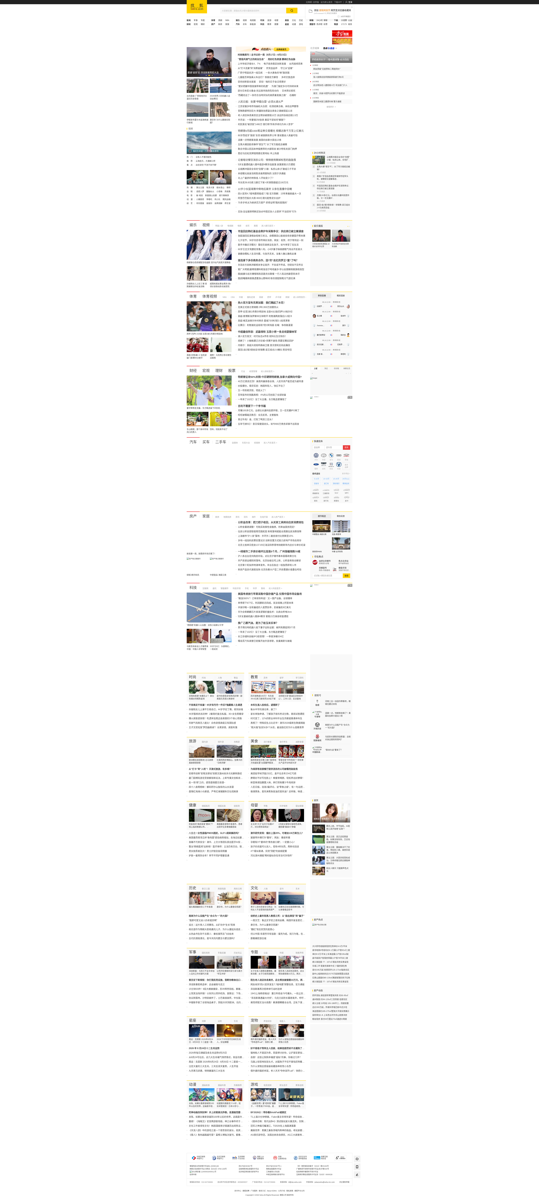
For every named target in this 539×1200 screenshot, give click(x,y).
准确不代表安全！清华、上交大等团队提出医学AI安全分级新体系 (221, 842)
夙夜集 (227, 191)
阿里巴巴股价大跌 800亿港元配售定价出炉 (259, 198)
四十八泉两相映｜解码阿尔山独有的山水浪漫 (211, 787)
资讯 (237, 517)
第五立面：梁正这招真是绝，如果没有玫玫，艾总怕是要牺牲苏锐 (338, 839)
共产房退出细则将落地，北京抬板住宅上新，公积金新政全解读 (269, 560)
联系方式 (262, 1191)
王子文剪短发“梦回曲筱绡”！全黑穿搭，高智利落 (213, 727)
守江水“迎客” (286, 68)
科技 (193, 588)
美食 (254, 741)
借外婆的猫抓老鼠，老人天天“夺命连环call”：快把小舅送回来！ (282, 1071)
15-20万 (336, 479)
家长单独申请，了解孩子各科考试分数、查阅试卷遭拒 (277, 714)
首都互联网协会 (324, 1158)
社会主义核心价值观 (342, 33)
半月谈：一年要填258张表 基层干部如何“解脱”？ (262, 120)
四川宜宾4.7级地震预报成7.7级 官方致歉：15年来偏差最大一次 (269, 193)
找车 (347, 447)
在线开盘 (263, 517)
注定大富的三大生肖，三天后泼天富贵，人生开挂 (213, 1066)
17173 (344, 24)
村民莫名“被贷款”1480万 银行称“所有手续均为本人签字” (266, 124)
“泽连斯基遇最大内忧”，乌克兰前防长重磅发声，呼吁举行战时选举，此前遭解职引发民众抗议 (297, 998)
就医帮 (237, 806)
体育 (193, 296)
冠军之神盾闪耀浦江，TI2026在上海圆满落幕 (273, 1126)
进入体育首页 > (299, 297)
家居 (227, 24)
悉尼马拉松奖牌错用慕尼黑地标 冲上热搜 (258, 153)
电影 (239, 226)
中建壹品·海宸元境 (319, 534)
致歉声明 (299, 953)
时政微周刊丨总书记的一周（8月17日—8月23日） (263, 55)
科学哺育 (283, 806)
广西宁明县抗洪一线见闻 (250, 73)
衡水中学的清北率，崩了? (264, 709)
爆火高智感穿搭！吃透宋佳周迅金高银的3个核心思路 (215, 718)
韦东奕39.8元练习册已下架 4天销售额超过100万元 (263, 182)
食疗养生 (283, 742)
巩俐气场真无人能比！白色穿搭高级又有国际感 (212, 723)
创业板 (336, 369)
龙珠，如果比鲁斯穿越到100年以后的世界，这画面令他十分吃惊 (221, 1117)
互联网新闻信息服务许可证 (249, 1169)
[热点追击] (330, 48)
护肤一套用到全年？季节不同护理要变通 (209, 855)
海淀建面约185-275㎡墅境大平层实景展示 (330, 1011)
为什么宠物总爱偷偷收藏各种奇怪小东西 (271, 1066)
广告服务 (254, 1191)
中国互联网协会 (282, 1158)
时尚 (192, 677)
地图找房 (227, 517)
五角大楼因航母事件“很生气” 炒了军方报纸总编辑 (262, 144)
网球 (287, 297)
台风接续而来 (296, 64)
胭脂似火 (210, 191)
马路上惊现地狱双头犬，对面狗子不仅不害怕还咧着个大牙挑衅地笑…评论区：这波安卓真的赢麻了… (301, 1062)
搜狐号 (317, 695)
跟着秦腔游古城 (258, 938)
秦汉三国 (206, 889)
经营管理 (253, 371)
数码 (263, 588)
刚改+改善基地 (324, 570)
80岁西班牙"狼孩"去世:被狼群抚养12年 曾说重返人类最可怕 (267, 135)
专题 (203, 20)
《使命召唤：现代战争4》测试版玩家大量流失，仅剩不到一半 (281, 1121)
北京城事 (314, 48)
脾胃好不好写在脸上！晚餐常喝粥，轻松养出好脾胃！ (277, 778)
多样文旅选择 (288, 77)
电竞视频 (267, 1085)
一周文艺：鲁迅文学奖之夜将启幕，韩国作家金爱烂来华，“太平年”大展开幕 (288, 920)
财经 (193, 371)
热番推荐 (238, 1085)
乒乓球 (278, 297)
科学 (254, 588)
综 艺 (190, 203)
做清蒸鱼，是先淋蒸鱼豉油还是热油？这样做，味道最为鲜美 (281, 791)
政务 (350, 24)
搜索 (347, 576)
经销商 (256, 443)
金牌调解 (218, 203)
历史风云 (238, 953)
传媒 (282, 953)
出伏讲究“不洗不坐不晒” (206, 165)
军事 (196, 20)
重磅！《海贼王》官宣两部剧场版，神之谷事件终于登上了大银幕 (221, 1121)
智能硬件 (224, 588)
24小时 (320, 20)
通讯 (214, 588)
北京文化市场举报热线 (302, 1158)
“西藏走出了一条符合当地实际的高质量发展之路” (262, 95)
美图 (255, 226)
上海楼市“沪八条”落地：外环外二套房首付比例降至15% (265, 536)
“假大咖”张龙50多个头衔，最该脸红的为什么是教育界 (277, 727)
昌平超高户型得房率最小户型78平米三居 (330, 958)
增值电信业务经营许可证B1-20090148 (204, 1166)
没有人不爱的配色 (203, 157)
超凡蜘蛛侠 (224, 195)
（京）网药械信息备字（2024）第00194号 (312, 1166)
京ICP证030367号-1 (273, 1166)
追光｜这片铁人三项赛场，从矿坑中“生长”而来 (212, 925)
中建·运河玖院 (337, 552)
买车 (245, 24)
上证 (315, 369)
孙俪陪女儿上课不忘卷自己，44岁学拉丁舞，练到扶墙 (216, 709)
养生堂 (227, 203)
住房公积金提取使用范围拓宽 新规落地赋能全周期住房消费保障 (269, 531)
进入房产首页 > (278, 517)
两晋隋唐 (222, 889)
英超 (220, 20)
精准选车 (346, 484)
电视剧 (253, 20)
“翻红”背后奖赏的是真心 (262, 929)
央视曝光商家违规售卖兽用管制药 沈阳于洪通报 (262, 173)
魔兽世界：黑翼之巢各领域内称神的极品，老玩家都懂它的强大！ (283, 1130)
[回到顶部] (357, 1182)
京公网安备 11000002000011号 (204, 1172)
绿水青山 (220, 187)
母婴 (276, 20)
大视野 (344, 20)
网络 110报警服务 (260, 1158)
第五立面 (200, 187)
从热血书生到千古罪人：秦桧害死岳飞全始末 (211, 934)
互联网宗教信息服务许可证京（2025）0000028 (314, 1175)
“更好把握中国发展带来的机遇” (253, 86)
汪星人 (299, 1021)
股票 (232, 371)
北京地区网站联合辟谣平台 (249, 1172)
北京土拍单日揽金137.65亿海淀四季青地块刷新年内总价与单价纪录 (271, 545)
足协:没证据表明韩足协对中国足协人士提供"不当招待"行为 (267, 211)
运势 (220, 1021)
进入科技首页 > (275, 588)
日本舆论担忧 (288, 91)
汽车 (193, 442)
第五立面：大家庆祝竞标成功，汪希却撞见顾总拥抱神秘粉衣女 (338, 860)
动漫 (294, 24)
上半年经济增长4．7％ (249, 64)
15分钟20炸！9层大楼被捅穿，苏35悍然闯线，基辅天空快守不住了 (222, 989)
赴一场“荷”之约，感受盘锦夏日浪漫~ (207, 782)
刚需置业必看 (324, 563)
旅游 (269, 20)
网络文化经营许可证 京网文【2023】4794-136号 (208, 1169)
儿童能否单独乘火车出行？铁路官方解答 (258, 77)
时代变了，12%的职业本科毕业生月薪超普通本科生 (276, 718)
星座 (192, 1020)
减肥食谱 (299, 742)
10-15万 (326, 479)
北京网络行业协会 (241, 1158)
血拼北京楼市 (325, 561)
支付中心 (237, 1191)
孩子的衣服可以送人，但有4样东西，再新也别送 (275, 846)
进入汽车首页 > (270, 443)
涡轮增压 (336, 484)
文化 (294, 20)
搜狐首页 (197, 6)
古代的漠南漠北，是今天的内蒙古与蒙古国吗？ (212, 938)
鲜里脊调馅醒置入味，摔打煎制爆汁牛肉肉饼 (273, 782)
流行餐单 (267, 742)
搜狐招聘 (246, 1191)
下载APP (338, 2)
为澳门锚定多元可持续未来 (284, 86)
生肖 (236, 1021)
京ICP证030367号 (245, 1166)
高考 (266, 678)
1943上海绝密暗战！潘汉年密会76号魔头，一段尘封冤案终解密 (282, 993)
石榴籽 (292, 95)
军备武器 (222, 953)
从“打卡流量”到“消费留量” (250, 68)
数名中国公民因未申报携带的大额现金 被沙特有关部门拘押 (267, 149)
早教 (266, 806)
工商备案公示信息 (273, 1172)
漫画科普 (222, 1085)
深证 (326, 369)
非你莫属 (200, 203)
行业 (243, 371)
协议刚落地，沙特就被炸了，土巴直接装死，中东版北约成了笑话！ (222, 998)
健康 (276, 24)
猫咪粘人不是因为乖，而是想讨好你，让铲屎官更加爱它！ (280, 1053)
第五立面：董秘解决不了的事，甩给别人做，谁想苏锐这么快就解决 (338, 850)
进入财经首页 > (267, 371)
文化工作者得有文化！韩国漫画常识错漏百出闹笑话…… (217, 1126)
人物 (220, 678)
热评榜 (319, 24)
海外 (253, 517)
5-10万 (316, 479)
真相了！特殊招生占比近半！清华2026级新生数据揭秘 (278, 723)
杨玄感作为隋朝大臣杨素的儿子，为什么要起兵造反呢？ (217, 929)
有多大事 (210, 187)
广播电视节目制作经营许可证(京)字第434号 (312, 1169)
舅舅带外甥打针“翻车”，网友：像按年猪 (270, 837)
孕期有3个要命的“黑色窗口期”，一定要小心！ (273, 842)
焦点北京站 (343, 561)
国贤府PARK (317, 552)
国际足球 (250, 297)
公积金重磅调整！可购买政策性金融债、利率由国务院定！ (267, 527)
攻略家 (237, 742)
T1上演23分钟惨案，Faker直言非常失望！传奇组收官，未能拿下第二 (285, 1117)
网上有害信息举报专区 (342, 41)
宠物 (254, 1020)
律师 (228, 187)
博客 (325, 20)
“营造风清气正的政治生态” (251, 59)
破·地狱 (199, 195)
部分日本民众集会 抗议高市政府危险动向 (258, 91)
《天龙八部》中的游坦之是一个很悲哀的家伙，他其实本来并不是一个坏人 (226, 1130)
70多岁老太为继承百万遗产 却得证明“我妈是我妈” (262, 202)
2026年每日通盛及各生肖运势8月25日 (208, 1053)
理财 (203, 24)
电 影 (190, 195)
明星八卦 (219, 226)
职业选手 (283, 1085)
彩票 (325, 24)
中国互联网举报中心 (201, 1158)
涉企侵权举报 (344, 1182)
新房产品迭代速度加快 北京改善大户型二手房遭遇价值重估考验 (269, 569)
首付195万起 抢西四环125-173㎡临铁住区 (330, 970)
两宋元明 (238, 889)
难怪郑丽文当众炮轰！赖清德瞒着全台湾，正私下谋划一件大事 (282, 1002)
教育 (269, 24)
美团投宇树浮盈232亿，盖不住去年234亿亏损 (273, 773)
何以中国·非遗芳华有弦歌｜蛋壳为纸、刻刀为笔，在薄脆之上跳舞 (283, 934)
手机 (246, 588)
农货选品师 (271, 68)
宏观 (196, 24)
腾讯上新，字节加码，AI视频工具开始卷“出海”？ (338, 827)
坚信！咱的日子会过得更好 (272, 82)
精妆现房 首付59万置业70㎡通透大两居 (329, 1019)
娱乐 (193, 225)
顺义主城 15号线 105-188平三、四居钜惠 (330, 1003)
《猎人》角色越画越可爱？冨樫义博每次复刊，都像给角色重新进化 (222, 1135)
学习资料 (299, 678)
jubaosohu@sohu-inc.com (325, 1182)
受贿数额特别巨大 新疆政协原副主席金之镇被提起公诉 (265, 111)
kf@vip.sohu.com (295, 1182)
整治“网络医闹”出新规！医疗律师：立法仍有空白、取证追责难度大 (222, 846)
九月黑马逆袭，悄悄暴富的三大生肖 (207, 1071)
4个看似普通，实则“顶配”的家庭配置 (269, 851)
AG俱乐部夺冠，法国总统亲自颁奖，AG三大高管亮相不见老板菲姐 (284, 1135)
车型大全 (245, 443)
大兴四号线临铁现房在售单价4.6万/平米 (329, 946)
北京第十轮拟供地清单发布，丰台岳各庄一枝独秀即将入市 (267, 565)
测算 (204, 1021)
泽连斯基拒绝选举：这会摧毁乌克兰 (207, 984)
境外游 (221, 742)
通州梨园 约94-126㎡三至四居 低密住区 (329, 999)
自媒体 (235, 443)
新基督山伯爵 (211, 195)
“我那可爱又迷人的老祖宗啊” (203, 920)
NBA (227, 20)
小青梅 (219, 191)
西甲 (269, 297)
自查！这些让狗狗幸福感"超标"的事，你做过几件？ (276, 1057)
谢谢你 (209, 203)
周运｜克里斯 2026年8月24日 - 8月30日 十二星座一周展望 (218, 1062)
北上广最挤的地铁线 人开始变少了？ (256, 178)
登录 (350, 2)
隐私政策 (289, 1191)
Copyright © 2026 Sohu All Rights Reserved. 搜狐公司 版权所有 (269, 1195)
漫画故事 (206, 1085)
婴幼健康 (299, 806)
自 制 (190, 191)
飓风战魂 (226, 199)
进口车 (326, 484)
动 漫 (190, 199)
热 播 (190, 187)
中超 (240, 297)
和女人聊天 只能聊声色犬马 (337, 869)
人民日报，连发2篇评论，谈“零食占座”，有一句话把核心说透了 (282, 787)
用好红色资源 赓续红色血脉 (281, 59)
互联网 (205, 588)
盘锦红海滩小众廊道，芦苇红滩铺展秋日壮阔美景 (213, 791)
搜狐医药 (206, 806)
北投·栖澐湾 (336, 534)
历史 (301, 20)
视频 (245, 20)
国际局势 (206, 953)
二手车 (220, 442)
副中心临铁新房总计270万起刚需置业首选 (330, 974)
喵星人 (283, 1021)
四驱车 (316, 484)
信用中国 (193, 1175)
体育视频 (209, 296)
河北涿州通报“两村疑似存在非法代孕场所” (271, 855)
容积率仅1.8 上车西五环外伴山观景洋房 (329, 1015)
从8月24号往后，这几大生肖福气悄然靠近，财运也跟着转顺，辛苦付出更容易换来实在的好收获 (237, 1057)
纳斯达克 (346, 369)
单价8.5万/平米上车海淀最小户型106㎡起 (330, 954)
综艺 (247, 226)
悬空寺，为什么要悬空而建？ (265, 925)
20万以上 (346, 479)
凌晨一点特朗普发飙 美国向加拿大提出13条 (259, 140)
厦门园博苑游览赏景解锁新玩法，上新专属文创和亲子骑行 (218, 778)
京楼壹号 (323, 568)
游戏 (301, 24)
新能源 (253, 24)
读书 (282, 889)
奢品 (236, 678)
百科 (245, 517)
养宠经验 (267, 1021)
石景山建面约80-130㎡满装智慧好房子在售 (331, 978)
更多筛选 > (346, 474)
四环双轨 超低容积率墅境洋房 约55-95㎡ (330, 995)
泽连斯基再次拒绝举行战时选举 (266, 989)
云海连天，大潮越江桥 (205, 161)
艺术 (298, 889)
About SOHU (272, 1191)
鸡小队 (217, 199)
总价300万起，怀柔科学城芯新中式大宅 (329, 1007)
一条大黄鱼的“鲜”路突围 (277, 73)
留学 (282, 678)
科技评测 (236, 588)
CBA (232, 297)
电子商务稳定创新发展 (275, 64)
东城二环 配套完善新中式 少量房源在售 (329, 966)
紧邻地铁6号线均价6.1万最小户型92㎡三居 (331, 950)
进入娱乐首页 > (268, 226)
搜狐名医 (222, 806)
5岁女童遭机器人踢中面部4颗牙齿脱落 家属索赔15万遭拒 (266, 164)
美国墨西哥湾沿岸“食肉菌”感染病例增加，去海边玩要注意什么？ (221, 837)
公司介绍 (281, 1191)
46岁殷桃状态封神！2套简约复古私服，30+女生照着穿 (216, 714)
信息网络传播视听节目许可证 (307, 1172)
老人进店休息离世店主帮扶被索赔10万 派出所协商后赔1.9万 (268, 115)
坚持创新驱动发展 (247, 82)
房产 (193, 516)
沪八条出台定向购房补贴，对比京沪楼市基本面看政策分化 (267, 556)
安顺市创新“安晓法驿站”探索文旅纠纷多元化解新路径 (215, 773)
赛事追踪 (299, 1085)
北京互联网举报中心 (221, 1158)
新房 (220, 24)
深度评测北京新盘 (344, 570)
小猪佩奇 (200, 199)
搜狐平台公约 (299, 1191)
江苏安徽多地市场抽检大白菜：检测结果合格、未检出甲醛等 (268, 106)
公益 (350, 20)
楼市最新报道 (344, 563)
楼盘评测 (342, 568)
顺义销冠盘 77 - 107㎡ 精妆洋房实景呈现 (330, 962)
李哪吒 (209, 199)
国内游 (205, 742)
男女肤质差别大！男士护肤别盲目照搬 (208, 851)
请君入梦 (200, 191)
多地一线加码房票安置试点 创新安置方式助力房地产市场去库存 (269, 540)
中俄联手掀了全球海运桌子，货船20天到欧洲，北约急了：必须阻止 (222, 1002)
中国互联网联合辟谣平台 (275, 1175)
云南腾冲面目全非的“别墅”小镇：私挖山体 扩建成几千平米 (267, 169)
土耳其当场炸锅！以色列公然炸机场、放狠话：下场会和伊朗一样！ (222, 993)
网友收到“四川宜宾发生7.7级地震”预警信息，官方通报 (277, 984)
